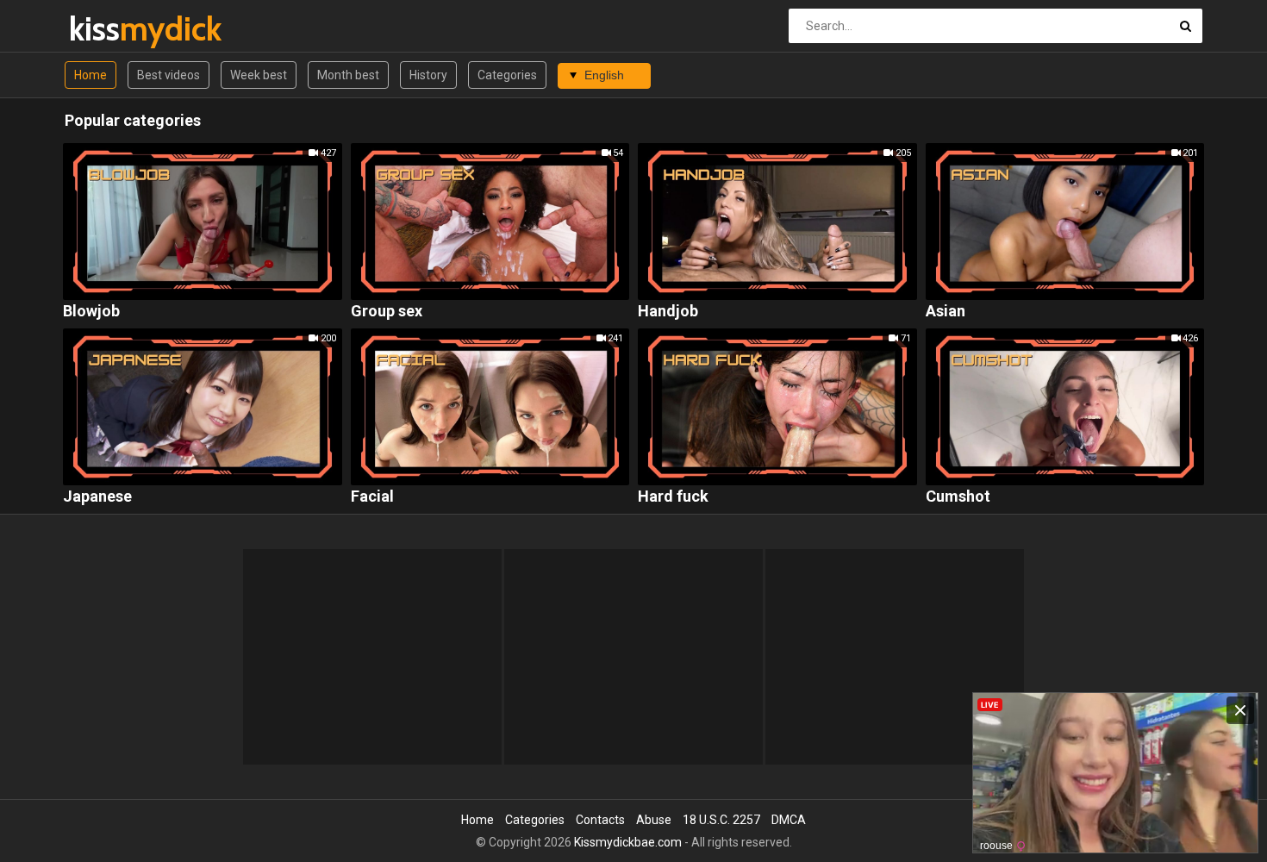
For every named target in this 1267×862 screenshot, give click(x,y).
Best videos (168, 75)
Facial (372, 497)
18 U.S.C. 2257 (721, 820)
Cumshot (958, 497)
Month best (348, 75)
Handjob (668, 311)
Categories (507, 75)
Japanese (97, 497)
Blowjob (91, 311)
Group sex (386, 311)
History (428, 75)
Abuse (653, 820)
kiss (114, 29)
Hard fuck (673, 497)
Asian (945, 311)
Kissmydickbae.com (628, 842)
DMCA (788, 820)
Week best (258, 75)
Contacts (600, 820)
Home (90, 75)
